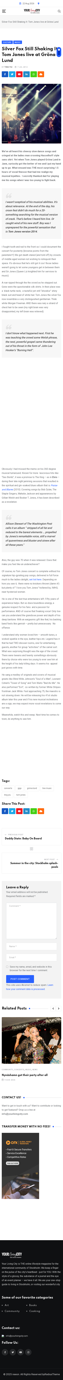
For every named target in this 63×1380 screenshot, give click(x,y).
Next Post (49, 859)
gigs (20, 788)
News (35, 1070)
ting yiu (7, 795)
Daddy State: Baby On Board (23, 838)
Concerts (19, 1070)
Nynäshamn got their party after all (25, 1075)
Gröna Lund (32, 788)
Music (28, 1070)
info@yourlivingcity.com (17, 1336)
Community (7, 1070)
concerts (8, 788)
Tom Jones (20, 795)
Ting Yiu (8, 67)
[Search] (59, 10)
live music (47, 788)
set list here (35, 579)
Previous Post (15, 835)
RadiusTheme (52, 1374)
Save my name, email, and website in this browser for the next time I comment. (31, 968)
